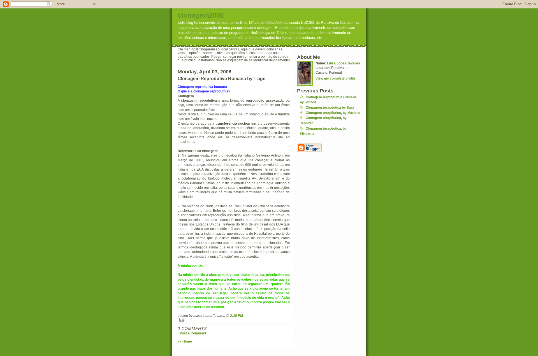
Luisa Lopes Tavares (343, 63)
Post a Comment (193, 333)
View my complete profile (336, 78)
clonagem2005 (201, 15)
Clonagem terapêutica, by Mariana (333, 113)
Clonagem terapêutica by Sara (330, 107)
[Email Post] (234, 320)
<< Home (185, 341)
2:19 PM (236, 315)
